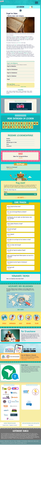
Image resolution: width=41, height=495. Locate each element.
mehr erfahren (24, 359)
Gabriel (10, 91)
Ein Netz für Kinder (22, 436)
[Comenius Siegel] (35, 392)
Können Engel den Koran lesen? (13, 206)
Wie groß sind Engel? (11, 229)
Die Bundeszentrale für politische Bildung (27, 435)
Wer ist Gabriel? (10, 234)
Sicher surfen (36, 441)
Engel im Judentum (11, 76)
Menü (36, 3)
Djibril (25, 92)
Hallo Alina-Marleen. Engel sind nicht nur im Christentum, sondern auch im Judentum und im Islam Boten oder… (9, 263)
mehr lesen (24, 340)
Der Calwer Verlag (29, 436)
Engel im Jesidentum (12, 72)
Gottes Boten (29, 92)
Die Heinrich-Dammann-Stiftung (13, 435)
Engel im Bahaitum (11, 66)
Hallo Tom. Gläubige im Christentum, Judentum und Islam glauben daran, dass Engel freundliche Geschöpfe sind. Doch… (9, 268)
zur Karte (20, 309)
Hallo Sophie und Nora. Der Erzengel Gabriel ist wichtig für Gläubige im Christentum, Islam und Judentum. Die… (9, 235)
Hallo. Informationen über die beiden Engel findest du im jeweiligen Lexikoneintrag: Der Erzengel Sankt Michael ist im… (9, 213)
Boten (28, 91)
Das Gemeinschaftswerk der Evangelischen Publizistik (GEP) (11, 433)
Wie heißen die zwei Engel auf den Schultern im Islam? (19, 239)
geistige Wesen (15, 91)
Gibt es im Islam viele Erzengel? (14, 244)
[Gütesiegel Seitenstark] (26, 392)
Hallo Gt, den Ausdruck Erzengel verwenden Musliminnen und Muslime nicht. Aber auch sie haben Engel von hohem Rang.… (9, 246)
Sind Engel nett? (10, 267)
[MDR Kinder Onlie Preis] (29, 403)
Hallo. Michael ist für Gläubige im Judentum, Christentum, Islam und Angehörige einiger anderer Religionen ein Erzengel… (9, 258)
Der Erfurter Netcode (29, 438)
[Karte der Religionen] (20, 300)
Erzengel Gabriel (9, 92)
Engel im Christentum (12, 69)
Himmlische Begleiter (20, 92)
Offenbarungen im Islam (11, 142)
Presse (15, 441)
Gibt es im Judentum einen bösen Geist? (15, 278)
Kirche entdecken (25, 365)
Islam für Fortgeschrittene (20, 156)
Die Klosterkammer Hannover (13, 436)
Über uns (11, 441)
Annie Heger (30, 425)
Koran (28, 37)
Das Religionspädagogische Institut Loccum (14, 437)
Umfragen (12, 323)
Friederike (11, 35)
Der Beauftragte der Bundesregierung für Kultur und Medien (18, 434)
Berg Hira (20, 52)
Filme (36, 323)
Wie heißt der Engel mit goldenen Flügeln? (16, 250)
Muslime (14, 36)
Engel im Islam (23, 86)
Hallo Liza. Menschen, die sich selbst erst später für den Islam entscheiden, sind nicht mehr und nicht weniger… (9, 219)
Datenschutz (7, 441)
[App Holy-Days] (20, 348)
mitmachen (21, 157)
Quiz (20, 323)
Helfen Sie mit (30, 441)
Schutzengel (24, 91)
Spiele (4, 323)
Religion (5, 192)
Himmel (20, 91)
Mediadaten (19, 441)
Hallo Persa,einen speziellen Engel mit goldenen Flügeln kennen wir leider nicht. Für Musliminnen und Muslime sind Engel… (9, 251)
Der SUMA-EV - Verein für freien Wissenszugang (16, 438)
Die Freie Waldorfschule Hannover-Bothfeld (30, 437)
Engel (8, 79)
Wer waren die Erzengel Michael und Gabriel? (16, 211)
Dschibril (8, 93)
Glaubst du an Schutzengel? (11, 167)
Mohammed (13, 52)
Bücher (28, 323)
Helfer (31, 91)
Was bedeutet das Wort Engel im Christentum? (17, 262)
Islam (20, 10)
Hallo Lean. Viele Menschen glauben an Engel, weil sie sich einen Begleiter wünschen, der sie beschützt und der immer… (9, 225)
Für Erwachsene (24, 441)
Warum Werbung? (20, 101)
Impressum (2, 441)
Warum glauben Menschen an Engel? (15, 223)
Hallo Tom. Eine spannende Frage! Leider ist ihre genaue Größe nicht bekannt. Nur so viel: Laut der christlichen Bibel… (9, 230)
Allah (15, 44)
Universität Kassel (33, 434)
